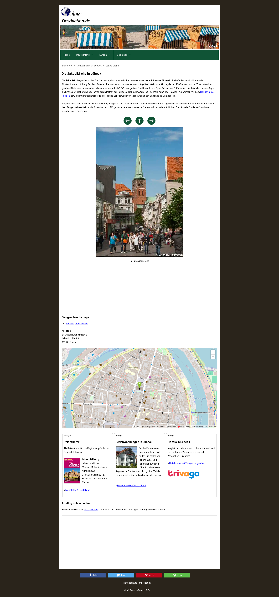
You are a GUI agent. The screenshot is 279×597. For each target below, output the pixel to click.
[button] (93, 575)
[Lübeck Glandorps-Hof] (151, 123)
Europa (103, 55)
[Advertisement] (160, 14)
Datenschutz (130, 583)
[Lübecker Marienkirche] (128, 123)
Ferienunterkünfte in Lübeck (131, 485)
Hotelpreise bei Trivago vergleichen (187, 463)
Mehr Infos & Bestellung (77, 490)
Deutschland (83, 55)
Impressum (145, 583)
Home (67, 55)
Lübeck (70, 323)
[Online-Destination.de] (75, 21)
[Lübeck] (139, 123)
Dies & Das (122, 55)
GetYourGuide (91, 509)
